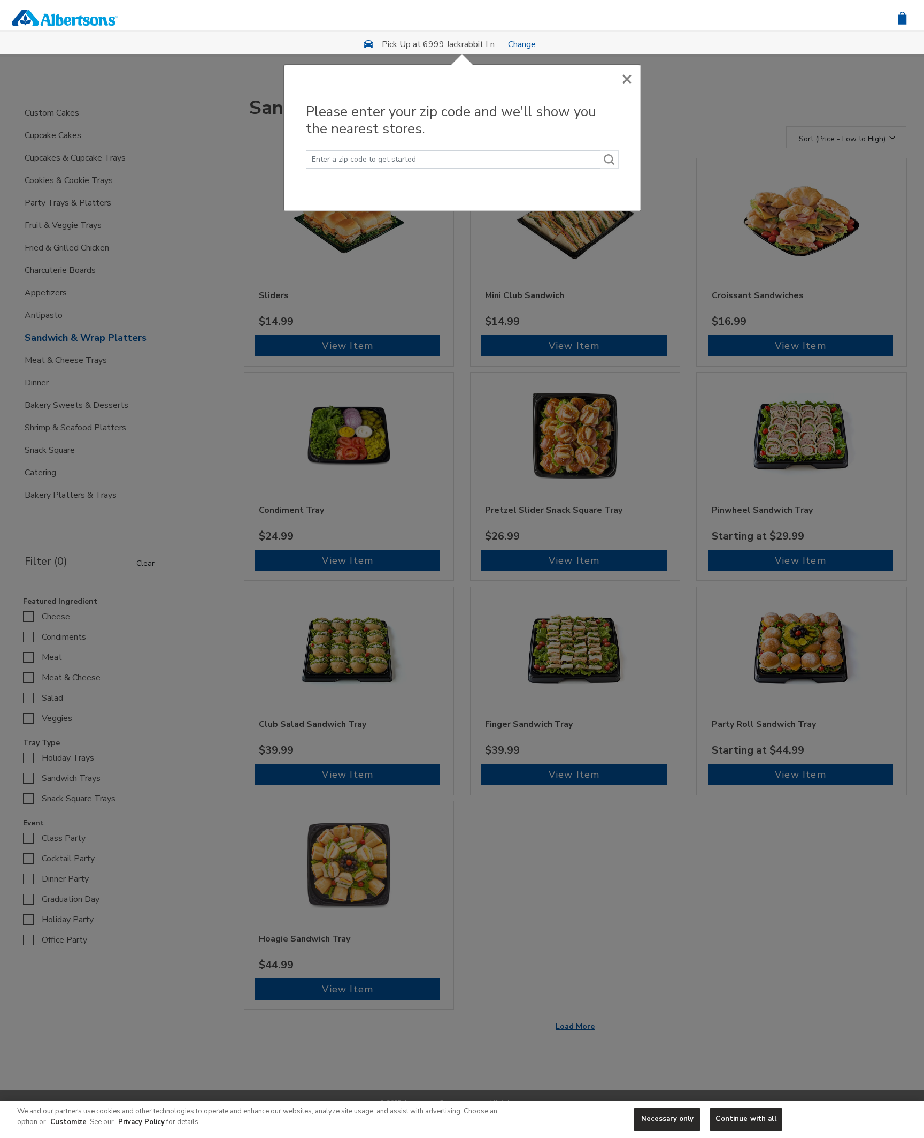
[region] (462, 1119)
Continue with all (745, 1119)
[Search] (609, 159)
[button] (902, 17)
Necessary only (667, 1119)
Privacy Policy (141, 1122)
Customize (68, 1122)
